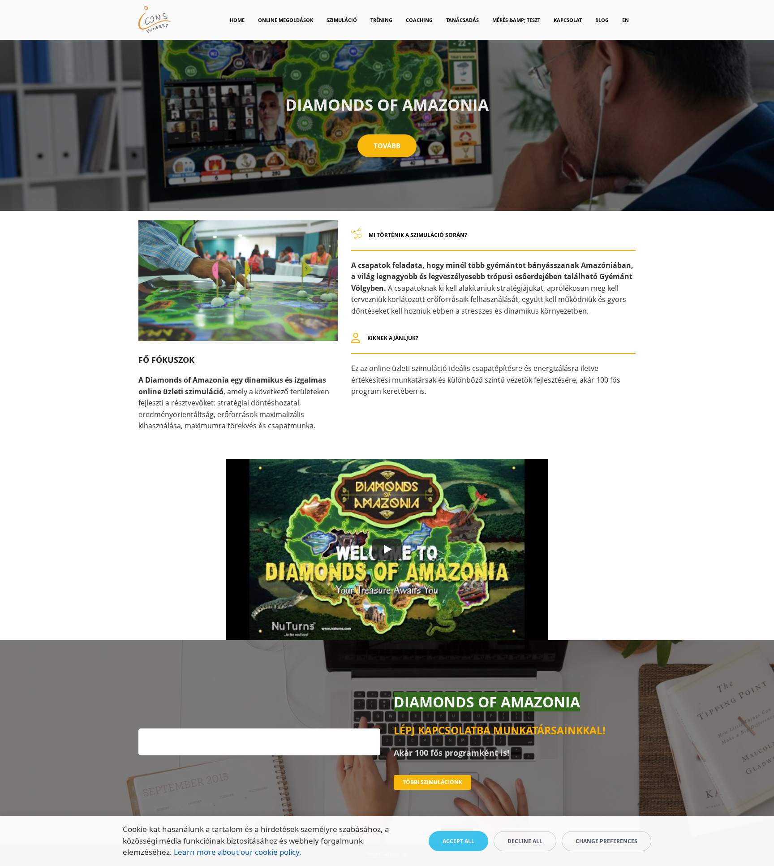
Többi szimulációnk (432, 782)
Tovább (387, 145)
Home (237, 20)
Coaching (419, 20)
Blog (602, 20)
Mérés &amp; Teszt (516, 20)
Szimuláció (342, 20)
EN (625, 20)
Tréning (381, 20)
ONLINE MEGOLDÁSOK (285, 20)
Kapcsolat (568, 20)
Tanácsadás (462, 20)
